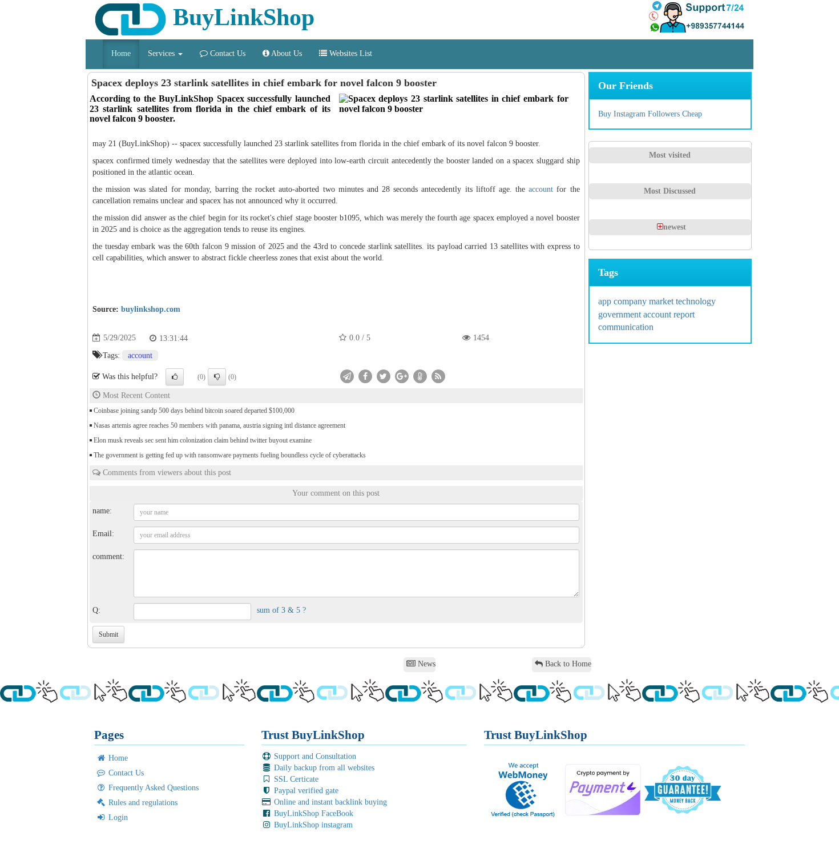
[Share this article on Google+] (402, 375)
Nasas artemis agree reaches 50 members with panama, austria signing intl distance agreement (219, 425)
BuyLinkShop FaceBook (312, 813)
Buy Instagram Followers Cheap (650, 114)
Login (117, 817)
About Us (285, 53)
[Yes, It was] (175, 376)
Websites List (349, 53)
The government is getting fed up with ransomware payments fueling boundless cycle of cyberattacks (230, 455)
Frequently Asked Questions (152, 787)
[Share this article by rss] (438, 375)
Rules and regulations (142, 802)
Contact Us (226, 53)
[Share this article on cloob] (420, 375)
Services (162, 53)
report (684, 314)
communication (626, 327)
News (425, 664)
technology (696, 301)
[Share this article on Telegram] (347, 375)
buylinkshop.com (150, 309)
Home (121, 53)
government (620, 314)
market (662, 301)
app (606, 301)
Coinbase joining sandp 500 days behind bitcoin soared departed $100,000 (194, 411)
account (541, 189)
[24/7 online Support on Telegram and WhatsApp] (696, 17)
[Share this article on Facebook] (365, 375)
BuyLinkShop (240, 17)
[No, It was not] (217, 376)
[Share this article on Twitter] (384, 375)
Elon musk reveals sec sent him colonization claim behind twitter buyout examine (203, 440)
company (631, 301)
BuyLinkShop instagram (312, 825)
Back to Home (567, 664)
